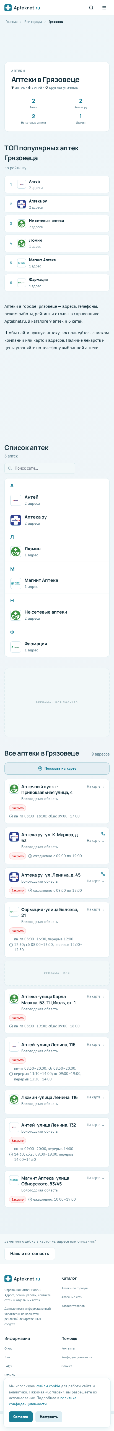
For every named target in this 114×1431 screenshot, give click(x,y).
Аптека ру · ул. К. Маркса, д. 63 (50, 838)
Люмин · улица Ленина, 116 (49, 1097)
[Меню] (104, 7)
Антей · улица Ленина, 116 (48, 1044)
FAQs (8, 1366)
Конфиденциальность (76, 1357)
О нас (8, 1348)
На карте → (96, 786)
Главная (11, 21)
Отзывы (9, 1375)
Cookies (66, 1366)
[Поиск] (91, 7)
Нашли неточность (29, 1253)
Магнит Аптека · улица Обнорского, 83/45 (45, 1181)
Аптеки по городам (74, 1288)
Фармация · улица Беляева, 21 (49, 912)
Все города (33, 21)
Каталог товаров (73, 1306)
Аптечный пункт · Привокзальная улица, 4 (47, 789)
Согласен (20, 1416)
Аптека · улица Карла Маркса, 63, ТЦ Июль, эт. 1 (48, 999)
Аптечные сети (71, 1297)
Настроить (49, 1416)
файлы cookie (48, 1385)
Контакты (68, 1348)
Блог (7, 1357)
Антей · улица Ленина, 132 (48, 1125)
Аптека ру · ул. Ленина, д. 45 (51, 875)
